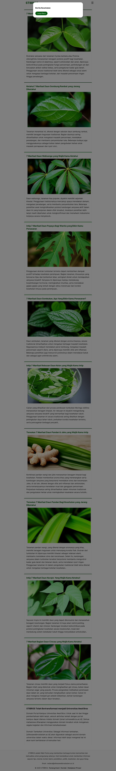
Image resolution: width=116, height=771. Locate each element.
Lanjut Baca (41, 13)
